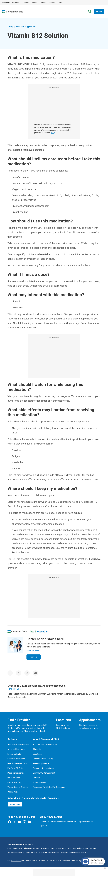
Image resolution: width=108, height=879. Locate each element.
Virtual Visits (13, 792)
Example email (33, 651)
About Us (37, 749)
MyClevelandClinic (86, 821)
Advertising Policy (47, 848)
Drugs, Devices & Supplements (22, 27)
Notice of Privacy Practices (49, 852)
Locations (37, 754)
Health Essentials (58, 821)
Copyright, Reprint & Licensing (84, 848)
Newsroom (72, 821)
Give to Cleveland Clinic (18, 763)
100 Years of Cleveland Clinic (45, 744)
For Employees (39, 782)
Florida (34, 3)
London (43, 3)
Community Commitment (44, 773)
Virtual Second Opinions (18, 787)
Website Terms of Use (16, 852)
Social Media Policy (64, 848)
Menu (99, 11)
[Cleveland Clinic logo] (17, 631)
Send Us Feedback (15, 848)
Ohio (60, 3)
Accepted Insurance (16, 749)
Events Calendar (14, 754)
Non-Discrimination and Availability (74, 852)
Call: (14, 861)
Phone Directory (14, 782)
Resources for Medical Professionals (49, 787)
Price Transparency (16, 773)
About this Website (31, 848)
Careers (36, 777)
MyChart (43, 826)
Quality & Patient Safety (43, 759)
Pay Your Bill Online (16, 768)
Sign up (33, 657)
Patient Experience (41, 763)
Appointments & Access (18, 744)
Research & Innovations (43, 768)
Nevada (52, 3)
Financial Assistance (16, 759)
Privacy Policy (31, 852)
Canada (26, 3)
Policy (53, 133)
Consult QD (44, 821)
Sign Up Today (15, 804)
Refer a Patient (14, 777)
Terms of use (14, 689)
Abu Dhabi (15, 3)
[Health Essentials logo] (40, 631)
